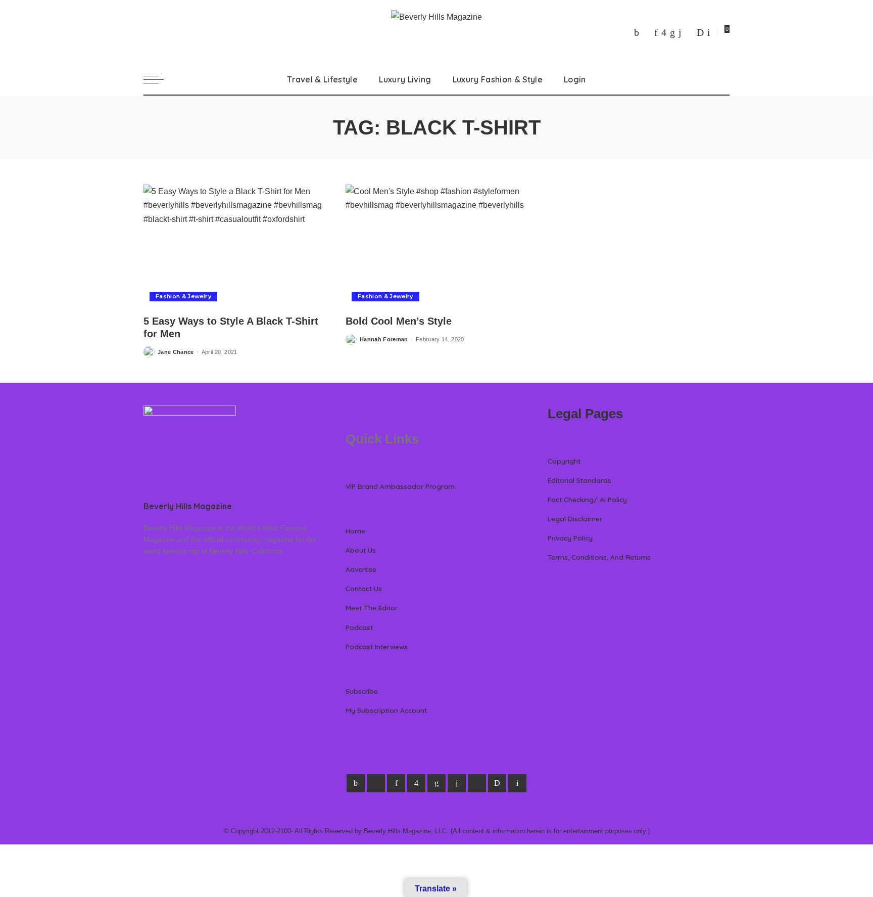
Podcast (359, 627)
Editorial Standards (579, 480)
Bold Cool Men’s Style (399, 321)
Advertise (361, 569)
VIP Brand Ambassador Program (400, 486)
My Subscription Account (386, 710)
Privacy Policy (570, 537)
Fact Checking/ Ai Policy (587, 499)
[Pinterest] (656, 32)
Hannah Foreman (384, 339)
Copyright (564, 461)
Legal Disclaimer (575, 518)
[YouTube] (689, 32)
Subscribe (362, 691)
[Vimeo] (700, 32)
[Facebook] (636, 32)
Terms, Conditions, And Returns (599, 557)
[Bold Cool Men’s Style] (436, 246)
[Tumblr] (680, 32)
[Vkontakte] (708, 32)
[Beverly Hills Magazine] (436, 32)
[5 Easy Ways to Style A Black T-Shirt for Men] (234, 246)
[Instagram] (663, 32)
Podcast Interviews (377, 646)
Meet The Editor (372, 607)
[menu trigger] (158, 79)
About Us (361, 550)
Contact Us (364, 588)
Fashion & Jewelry (183, 296)
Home (355, 530)
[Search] (723, 79)
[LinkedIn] (672, 32)
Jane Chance (176, 352)
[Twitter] (647, 32)
